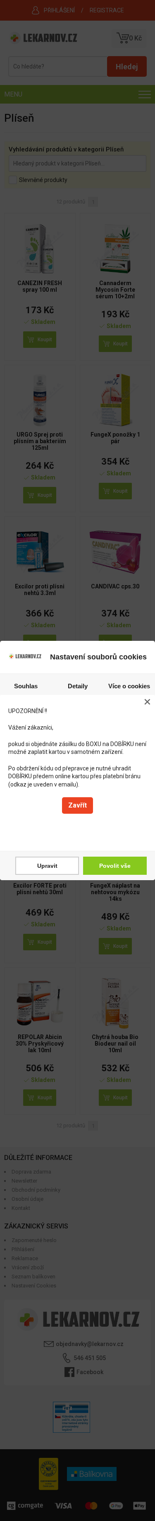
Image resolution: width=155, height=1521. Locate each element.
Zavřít (77, 805)
